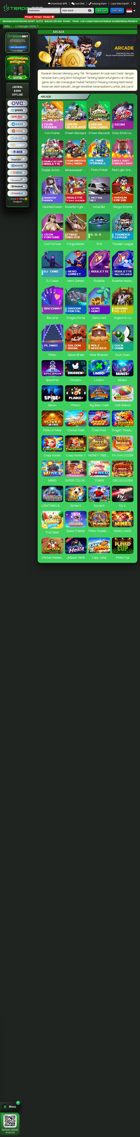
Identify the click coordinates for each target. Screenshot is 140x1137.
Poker (66, 21)
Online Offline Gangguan (17, 200)
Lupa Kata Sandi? (120, 3)
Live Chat (79, 3)
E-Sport (30, 21)
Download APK (59, 3)
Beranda (8, 21)
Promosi (132, 21)
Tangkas (98, 21)
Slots (39, 21)
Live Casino (86, 21)
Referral (122, 21)
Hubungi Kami (99, 3)
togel (75, 21)
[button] (9, 1106)
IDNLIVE (48, 21)
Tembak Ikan (110, 21)
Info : (8, 26)
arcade (57, 21)
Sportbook (19, 21)
